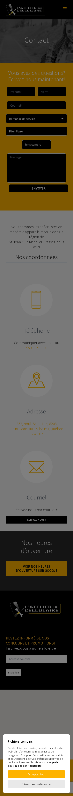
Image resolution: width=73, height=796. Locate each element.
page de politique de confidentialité (33, 763)
